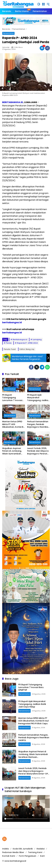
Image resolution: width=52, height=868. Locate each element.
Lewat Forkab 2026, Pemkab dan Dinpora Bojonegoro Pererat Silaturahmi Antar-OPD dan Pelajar (38, 451)
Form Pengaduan (27, 856)
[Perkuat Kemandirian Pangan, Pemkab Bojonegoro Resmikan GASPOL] (38, 412)
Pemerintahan (8, 33)
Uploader (5, 47)
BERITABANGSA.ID (12, 102)
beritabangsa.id (12, 322)
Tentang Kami (35, 852)
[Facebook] (31, 367)
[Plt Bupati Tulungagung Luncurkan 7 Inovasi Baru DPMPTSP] (13, 385)
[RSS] (4, 839)
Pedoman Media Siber (13, 852)
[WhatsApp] (47, 367)
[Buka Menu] (43, 4)
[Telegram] (42, 367)
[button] (38, 4)
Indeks (5, 848)
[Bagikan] (47, 48)
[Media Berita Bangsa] (18, 4)
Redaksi (41, 848)
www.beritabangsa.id (15, 861)
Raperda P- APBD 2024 (27, 343)
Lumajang (37, 339)
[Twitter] (36, 367)
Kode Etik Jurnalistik (23, 848)
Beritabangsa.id (20, 339)
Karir (42, 856)
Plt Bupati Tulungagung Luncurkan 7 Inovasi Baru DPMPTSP (12, 398)
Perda (9, 343)
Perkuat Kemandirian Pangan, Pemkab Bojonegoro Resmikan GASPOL (38, 424)
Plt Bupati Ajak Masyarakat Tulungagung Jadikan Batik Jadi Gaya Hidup (38, 398)
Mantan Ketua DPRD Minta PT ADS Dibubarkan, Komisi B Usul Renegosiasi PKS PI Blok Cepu (12, 424)
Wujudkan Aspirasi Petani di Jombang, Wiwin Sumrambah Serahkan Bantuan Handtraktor (12, 451)
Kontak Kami (8, 856)
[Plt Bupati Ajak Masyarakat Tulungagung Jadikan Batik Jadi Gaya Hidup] (38, 385)
